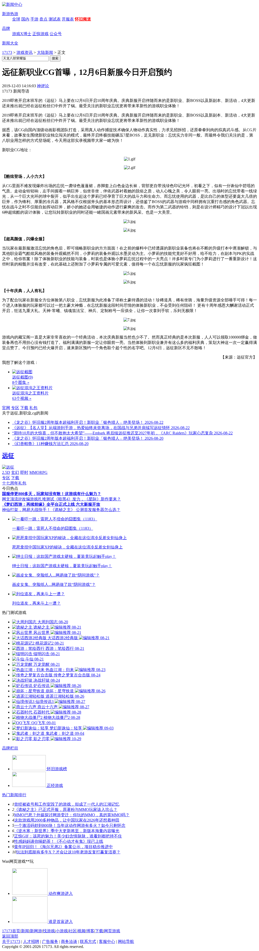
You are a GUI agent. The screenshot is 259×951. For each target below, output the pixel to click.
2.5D (6, 472)
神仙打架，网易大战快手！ (26, 509)
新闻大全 (10, 43)
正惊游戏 (40, 34)
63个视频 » (21, 398)
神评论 (43, 86)
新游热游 (10, 14)
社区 (73, 931)
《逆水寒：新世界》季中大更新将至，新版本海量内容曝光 (66, 831)
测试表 (55, 19)
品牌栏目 (10, 748)
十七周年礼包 (14, 483)
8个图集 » (20, 382)
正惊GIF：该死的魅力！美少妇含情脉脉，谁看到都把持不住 (68, 836)
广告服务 (50, 941)
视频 (81, 931)
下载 (24, 408)
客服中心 (107, 941)
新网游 (36, 931)
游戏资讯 (24, 52)
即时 (24, 472)
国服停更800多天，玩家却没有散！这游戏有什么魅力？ (51, 494)
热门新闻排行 (14, 795)
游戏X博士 (21, 34)
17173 (7, 52)
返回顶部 (10, 936)
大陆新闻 (45, 52)
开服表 (68, 19)
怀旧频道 (83, 19)
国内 (25, 19)
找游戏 (49, 931)
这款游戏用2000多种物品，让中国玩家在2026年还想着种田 (66, 820)
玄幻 (15, 472)
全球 (16, 19)
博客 (90, 931)
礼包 (33, 408)
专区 (15, 408)
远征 (8, 455)
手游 (34, 19)
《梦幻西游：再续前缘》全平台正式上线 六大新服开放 (51, 504)
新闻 (25, 931)
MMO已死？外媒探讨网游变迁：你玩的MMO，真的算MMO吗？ (72, 815)
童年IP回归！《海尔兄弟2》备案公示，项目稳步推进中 (63, 847)
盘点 (43, 19)
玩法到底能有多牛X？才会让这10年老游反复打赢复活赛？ (68, 852)
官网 (6, 408)
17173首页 (11, 931)
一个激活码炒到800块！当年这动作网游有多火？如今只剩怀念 (69, 825)
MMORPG (38, 472)
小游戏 (62, 931)
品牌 (6, 28)
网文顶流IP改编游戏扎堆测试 (28, 499)
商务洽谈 (69, 941)
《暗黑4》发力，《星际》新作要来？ (87, 499)
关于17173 (11, 941)
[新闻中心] (12, 4)
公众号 (56, 34)
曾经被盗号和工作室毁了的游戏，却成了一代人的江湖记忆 (66, 804)
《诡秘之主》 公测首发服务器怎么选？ (85, 509)
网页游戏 (112, 931)
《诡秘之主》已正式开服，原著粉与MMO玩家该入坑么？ (65, 809)
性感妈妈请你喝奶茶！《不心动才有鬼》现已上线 (58, 841)
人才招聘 (31, 941)
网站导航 (126, 941)
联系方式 (88, 941)
